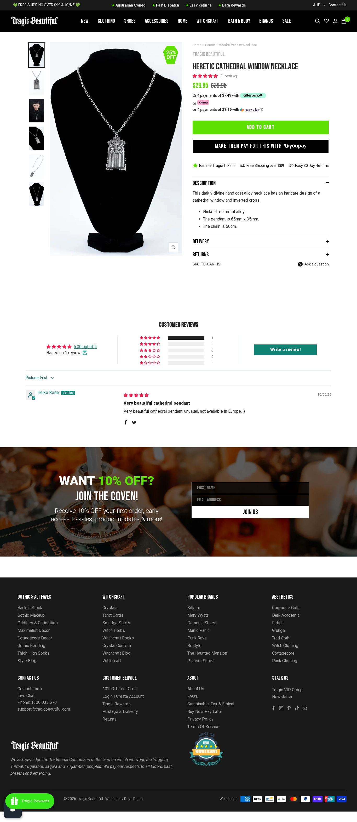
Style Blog (27, 660)
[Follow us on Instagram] (281, 708)
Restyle (194, 645)
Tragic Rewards (116, 703)
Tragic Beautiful (209, 54)
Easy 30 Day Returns (312, 165)
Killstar (193, 607)
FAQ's (192, 696)
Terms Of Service (203, 726)
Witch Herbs (113, 630)
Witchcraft (208, 21)
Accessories (157, 21)
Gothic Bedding (31, 645)
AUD (316, 5)
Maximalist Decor (34, 630)
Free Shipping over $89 (265, 165)
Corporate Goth (286, 607)
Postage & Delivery (120, 711)
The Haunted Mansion (207, 653)
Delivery (201, 241)
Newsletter (282, 696)
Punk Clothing (284, 660)
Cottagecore (283, 653)
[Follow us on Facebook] (273, 708)
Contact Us (338, 5)
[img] (136, 395)
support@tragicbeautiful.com (44, 709)
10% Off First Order (120, 688)
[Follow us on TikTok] (297, 708)
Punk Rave (197, 638)
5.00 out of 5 (85, 346)
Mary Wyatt (197, 615)
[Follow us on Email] (305, 708)
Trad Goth (280, 638)
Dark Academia (286, 615)
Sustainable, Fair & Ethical (210, 703)
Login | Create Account (123, 696)
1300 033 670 (44, 702)
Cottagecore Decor (35, 638)
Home (182, 21)
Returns (201, 254)
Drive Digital (133, 799)
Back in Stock (30, 607)
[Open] (13, 809)
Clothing (106, 21)
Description (204, 183)
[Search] (317, 21)
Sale (286, 21)
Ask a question (316, 264)
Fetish (278, 622)
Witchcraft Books (118, 638)
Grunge (278, 630)
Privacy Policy (200, 719)
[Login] (335, 21)
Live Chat (26, 695)
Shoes (130, 21)
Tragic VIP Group (287, 689)
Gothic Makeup (31, 615)
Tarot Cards (112, 615)
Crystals (110, 607)
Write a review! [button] (285, 349)
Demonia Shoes (201, 622)
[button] (206, 75)
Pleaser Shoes (201, 660)
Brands (266, 21)
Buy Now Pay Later (204, 711)
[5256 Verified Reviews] (201, 735)
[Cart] (344, 21)
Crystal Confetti (116, 645)
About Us (195, 688)
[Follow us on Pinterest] (289, 708)
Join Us (250, 512)
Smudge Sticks (116, 622)
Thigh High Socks (33, 653)
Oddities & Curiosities (38, 622)
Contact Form (30, 688)
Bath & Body (239, 21)
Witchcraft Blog (116, 653)
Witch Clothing (285, 645)
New (85, 21)
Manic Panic (198, 630)
